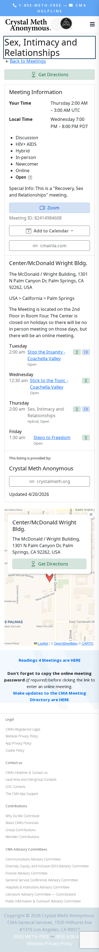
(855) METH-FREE (31, 937)
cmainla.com (53, 246)
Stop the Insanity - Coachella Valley (46, 355)
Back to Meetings (28, 61)
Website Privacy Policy (49, 943)
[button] (49, 577)
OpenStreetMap (66, 643)
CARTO (87, 643)
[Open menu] (91, 24)
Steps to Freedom (52, 437)
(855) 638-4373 (71, 937)
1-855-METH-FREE (40, 5)
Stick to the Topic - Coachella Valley (49, 383)
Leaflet (42, 643)
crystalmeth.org (53, 481)
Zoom (53, 208)
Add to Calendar (51, 231)
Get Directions (53, 75)
